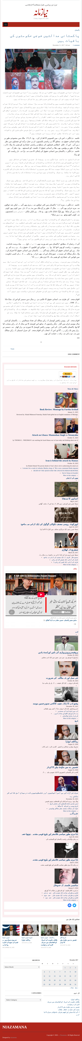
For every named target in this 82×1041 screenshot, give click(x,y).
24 (75, 980)
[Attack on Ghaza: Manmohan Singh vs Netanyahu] (66, 425)
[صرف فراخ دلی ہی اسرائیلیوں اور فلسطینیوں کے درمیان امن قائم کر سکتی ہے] (66, 783)
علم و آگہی (74, 814)
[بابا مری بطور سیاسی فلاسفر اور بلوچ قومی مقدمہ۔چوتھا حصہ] (66, 825)
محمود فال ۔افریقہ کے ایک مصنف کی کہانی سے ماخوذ (60, 557)
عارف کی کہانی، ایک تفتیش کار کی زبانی (65, 560)
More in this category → (70, 475)
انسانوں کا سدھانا (70, 498)
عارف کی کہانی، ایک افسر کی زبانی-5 (65, 562)
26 (49, 984)
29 (65, 984)
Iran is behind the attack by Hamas (62, 460)
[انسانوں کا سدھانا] (66, 489)
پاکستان (77, 30)
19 (49, 980)
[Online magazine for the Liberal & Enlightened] (41, 10)
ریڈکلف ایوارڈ (72, 741)
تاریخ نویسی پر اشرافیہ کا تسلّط (68, 806)
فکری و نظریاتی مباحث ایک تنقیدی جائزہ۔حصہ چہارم (61, 893)
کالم (61, 937)
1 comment (76, 45)
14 (60, 976)
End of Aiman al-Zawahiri (70, 473)
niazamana (13, 1037)
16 (70, 976)
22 (65, 980)
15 (65, 976)
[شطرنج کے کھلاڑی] (66, 540)
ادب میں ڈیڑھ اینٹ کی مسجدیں (68, 711)
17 (75, 976)
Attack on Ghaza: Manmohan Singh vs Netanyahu (55, 435)
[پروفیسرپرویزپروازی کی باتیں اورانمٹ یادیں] (66, 643)
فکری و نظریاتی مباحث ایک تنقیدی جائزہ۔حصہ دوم (61, 898)
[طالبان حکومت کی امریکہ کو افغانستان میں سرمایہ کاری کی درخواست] (49, 930)
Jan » (76, 988)
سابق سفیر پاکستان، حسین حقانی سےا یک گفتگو (61, 620)
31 (75, 984)
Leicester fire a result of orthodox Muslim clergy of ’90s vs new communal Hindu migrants (50, 468)
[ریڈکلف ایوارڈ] (66, 732)
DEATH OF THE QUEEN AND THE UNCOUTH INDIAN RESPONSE (55, 471)
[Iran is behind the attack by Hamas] (66, 451)
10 (75, 972)
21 (60, 980)
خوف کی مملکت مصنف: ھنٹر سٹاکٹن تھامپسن (63, 808)
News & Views (73, 389)
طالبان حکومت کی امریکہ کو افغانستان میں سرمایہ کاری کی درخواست (49, 942)
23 (70, 980)
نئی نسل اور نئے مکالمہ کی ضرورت (62, 678)
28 (60, 984)
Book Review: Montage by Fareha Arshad (59, 409)
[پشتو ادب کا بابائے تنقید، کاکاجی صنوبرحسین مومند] (66, 694)
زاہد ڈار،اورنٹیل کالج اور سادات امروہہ (65, 713)
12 (49, 976)
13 (54, 976)
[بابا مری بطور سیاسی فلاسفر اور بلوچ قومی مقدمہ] (66, 850)
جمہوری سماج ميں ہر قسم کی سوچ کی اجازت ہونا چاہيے (10, 942)
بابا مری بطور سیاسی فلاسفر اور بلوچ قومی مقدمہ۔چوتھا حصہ (49, 834)
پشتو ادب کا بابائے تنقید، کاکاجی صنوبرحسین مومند (55, 703)
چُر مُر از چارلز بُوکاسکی (70, 716)
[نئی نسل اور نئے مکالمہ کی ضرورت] (66, 668)
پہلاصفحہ (52, 937)
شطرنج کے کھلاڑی (70, 550)
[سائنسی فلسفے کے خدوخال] (66, 876)
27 (54, 984)
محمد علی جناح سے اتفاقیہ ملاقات (69, 1009)
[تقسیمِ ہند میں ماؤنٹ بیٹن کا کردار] (66, 758)
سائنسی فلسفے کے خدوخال (65, 885)
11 (44, 976)
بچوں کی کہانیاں (72, 478)
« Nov (72, 988)
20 (54, 980)
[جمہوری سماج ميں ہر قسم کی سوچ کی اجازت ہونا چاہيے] (11, 930)
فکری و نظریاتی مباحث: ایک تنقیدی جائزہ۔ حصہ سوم (61, 895)
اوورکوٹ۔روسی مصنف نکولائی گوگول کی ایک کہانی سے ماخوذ (49, 524)
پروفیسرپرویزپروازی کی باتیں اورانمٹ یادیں (58, 652)
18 (44, 980)
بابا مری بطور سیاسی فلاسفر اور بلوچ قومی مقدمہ (55, 860)
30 (70, 984)
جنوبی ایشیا (6, 937)
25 (44, 984)
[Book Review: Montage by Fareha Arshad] (66, 400)
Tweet (12, 349)
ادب (76, 632)
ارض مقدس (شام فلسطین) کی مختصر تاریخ (64, 804)
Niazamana (14, 1027)
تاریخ (76, 721)
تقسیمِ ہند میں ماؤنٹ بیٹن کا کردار (62, 767)
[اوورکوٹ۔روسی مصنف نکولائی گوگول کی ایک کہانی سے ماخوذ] (66, 515)
